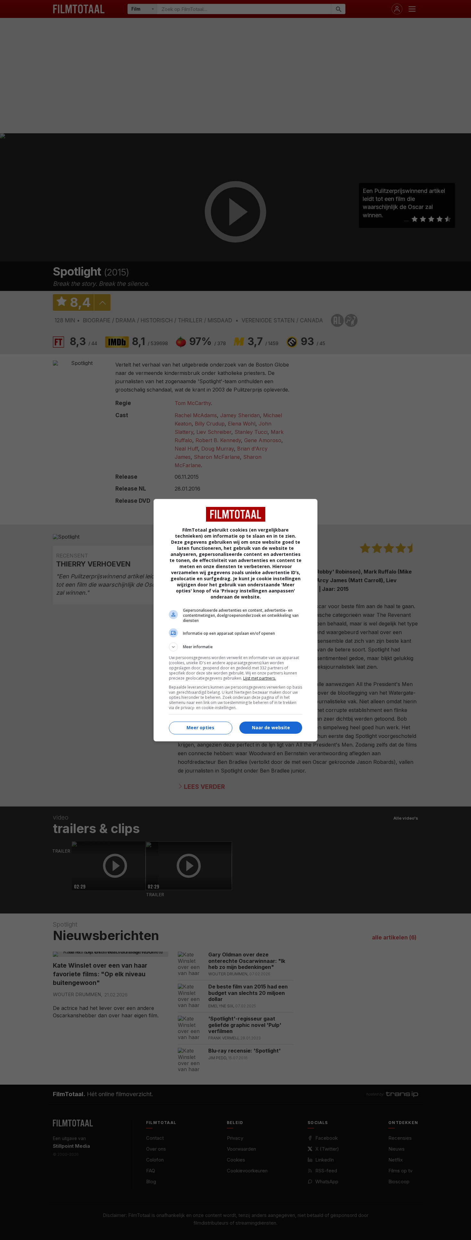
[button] (235, 646)
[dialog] (235, 620)
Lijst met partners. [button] (259, 678)
